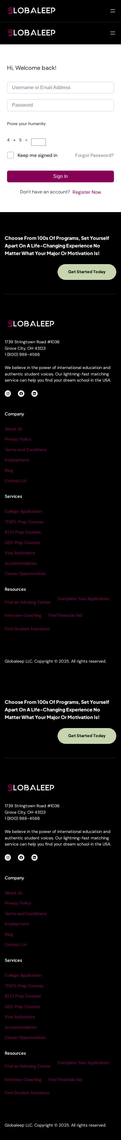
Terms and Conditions (26, 449)
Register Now (87, 192)
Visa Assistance (20, 552)
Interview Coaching (23, 615)
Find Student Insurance (27, 628)
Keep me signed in (37, 155)
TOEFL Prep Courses (24, 521)
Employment (17, 459)
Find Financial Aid (65, 615)
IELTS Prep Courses (23, 532)
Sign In (60, 176)
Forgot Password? (94, 155)
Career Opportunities (25, 573)
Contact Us (15, 480)
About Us (13, 429)
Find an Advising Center (28, 602)
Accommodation (21, 563)
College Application (23, 511)
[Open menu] (112, 10)
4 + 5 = (19, 140)
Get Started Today (87, 271)
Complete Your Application (83, 598)
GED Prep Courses (22, 542)
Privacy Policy (18, 439)
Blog (9, 470)
